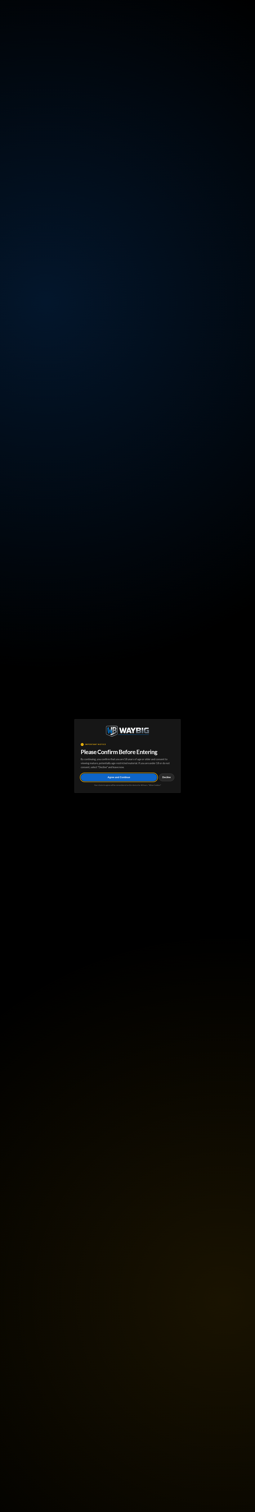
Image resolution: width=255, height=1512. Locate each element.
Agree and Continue (119, 777)
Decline (166, 777)
